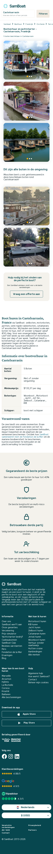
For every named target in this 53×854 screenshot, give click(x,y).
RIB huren (33, 624)
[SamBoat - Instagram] (10, 756)
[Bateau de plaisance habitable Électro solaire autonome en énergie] (26, 142)
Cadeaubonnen (9, 640)
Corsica (5, 688)
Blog (4, 658)
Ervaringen (7, 655)
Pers (4, 649)
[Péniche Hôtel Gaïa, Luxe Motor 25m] (26, 206)
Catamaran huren (36, 633)
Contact (32, 679)
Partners (32, 830)
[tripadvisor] (10, 794)
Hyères (5, 682)
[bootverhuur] (15, 5)
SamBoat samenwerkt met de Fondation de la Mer (25, 435)
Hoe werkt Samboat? (39, 676)
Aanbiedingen (35, 651)
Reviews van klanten (12, 646)
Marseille (6, 675)
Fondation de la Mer (12, 652)
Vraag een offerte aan (26, 294)
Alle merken (34, 654)
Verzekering (8, 630)
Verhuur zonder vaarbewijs (36, 644)
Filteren (43, 13)
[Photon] (26, 60)
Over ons (6, 621)
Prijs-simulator (9, 633)
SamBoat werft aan (12, 624)
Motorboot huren (37, 621)
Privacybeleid (34, 825)
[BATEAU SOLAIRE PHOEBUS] (26, 101)
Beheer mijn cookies (38, 682)
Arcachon (6, 679)
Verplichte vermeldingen (8, 826)
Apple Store (29, 713)
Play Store (29, 722)
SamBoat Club (9, 642)
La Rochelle (7, 685)
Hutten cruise (35, 648)
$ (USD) (25, 815)
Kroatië (5, 691)
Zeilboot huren (35, 630)
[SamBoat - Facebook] (4, 756)
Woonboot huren (36, 640)
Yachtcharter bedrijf (12, 636)
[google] (8, 781)
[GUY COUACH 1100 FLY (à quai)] (26, 247)
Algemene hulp (35, 673)
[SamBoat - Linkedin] (17, 756)
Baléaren (6, 694)
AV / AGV (6, 830)
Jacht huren (34, 627)
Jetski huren (34, 636)
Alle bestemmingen (11, 697)
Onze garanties (10, 627)
